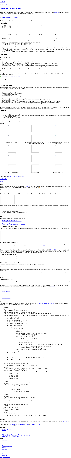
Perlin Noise (28, 186)
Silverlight (27, 424)
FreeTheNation (39, 424)
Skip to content (5, 4)
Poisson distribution (53, 249)
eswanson (22, 176)
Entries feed (4, 453)
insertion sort (53, 286)
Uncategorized (10, 176)
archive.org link (56, 12)
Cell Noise (3, 179)
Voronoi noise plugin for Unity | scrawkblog (9, 436)
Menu (1, 4)
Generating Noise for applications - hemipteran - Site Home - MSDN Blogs (13, 435)
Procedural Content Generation (16, 424)
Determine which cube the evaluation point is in (9, 220)
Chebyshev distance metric (6, 298)
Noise (10, 424)
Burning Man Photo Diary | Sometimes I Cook (9, 433)
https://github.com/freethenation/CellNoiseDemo (46, 303)
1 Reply (1, 10)
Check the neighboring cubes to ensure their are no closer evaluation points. (13, 224)
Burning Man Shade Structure (10, 8)
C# (8, 424)
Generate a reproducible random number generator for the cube (11, 221)
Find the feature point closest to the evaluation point (10, 223)
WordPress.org (4, 455)
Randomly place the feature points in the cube (9, 222)
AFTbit (2, 2)
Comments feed (4, 454)
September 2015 (4, 440)
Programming (23, 424)
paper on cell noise (65, 421)
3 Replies (1, 181)
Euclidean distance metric (6, 291)
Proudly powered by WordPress (5, 457)
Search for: (2, 425)
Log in (3, 452)
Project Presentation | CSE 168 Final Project (9, 434)
